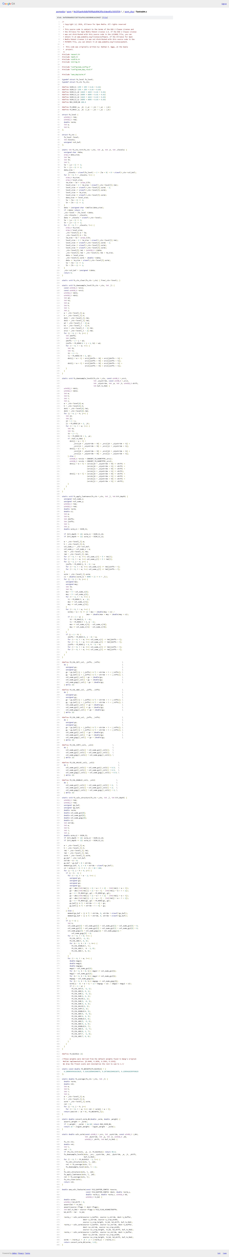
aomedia (60, 11)
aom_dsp (129, 11)
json (225, 1253)
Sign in (224, 4)
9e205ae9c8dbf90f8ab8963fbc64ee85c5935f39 (96, 11)
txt (219, 1253)
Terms (27, 1253)
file (105, 17)
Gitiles (14, 1253)
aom (69, 11)
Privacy (21, 1253)
